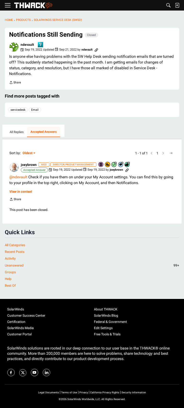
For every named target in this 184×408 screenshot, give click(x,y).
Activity (10, 258)
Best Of (10, 285)
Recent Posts (14, 252)
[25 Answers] (114, 165)
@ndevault (18, 177)
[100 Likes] (127, 165)
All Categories (15, 245)
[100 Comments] (121, 165)
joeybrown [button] (29, 165)
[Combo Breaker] (108, 165)
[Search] (168, 5)
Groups (10, 272)
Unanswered (92, 265)
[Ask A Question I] (41, 45)
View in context (20, 191)
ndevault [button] (27, 45)
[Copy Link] (96, 49)
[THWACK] (33, 5)
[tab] (16, 132)
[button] (14, 47)
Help (8, 279)
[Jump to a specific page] (171, 153)
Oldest (28, 153)
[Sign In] (177, 5)
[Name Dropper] (101, 165)
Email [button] (35, 109)
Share (15, 83)
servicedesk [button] (18, 109)
